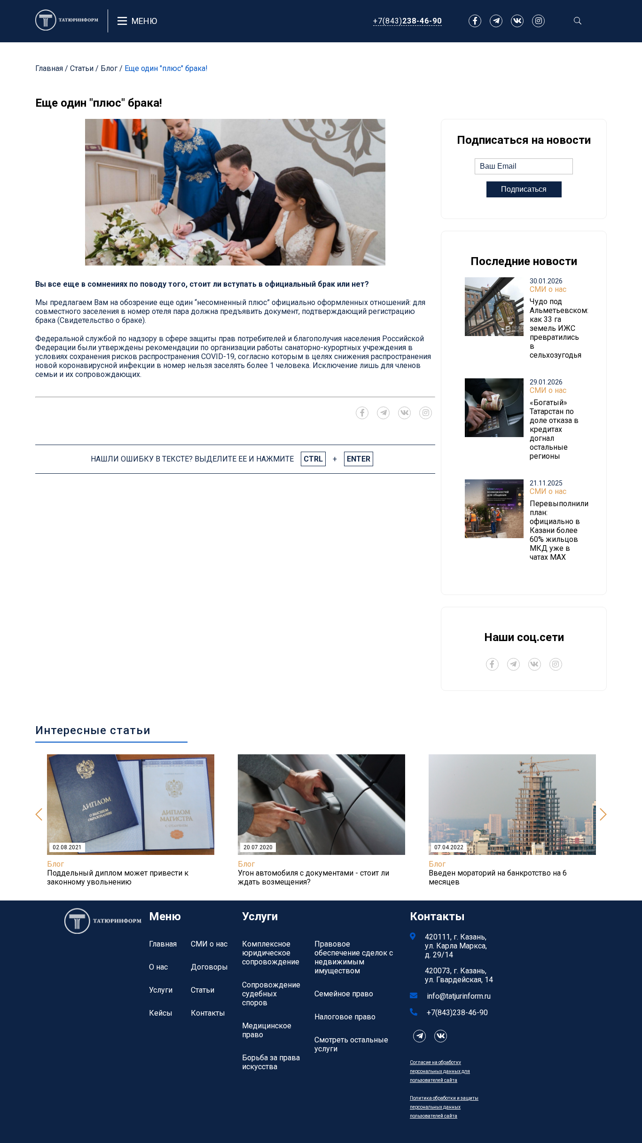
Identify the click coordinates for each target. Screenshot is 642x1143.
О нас (158, 967)
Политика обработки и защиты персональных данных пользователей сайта (444, 1107)
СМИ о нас (548, 289)
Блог (109, 68)
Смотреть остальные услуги (351, 1044)
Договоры (209, 967)
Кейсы (160, 1013)
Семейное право (343, 993)
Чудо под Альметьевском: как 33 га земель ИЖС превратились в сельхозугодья (559, 328)
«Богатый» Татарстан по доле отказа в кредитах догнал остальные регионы (554, 429)
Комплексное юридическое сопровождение (270, 952)
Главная (49, 68)
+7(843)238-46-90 (457, 1012)
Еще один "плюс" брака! (166, 68)
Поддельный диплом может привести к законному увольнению (117, 877)
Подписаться (524, 189)
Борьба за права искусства (271, 1062)
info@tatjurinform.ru (459, 996)
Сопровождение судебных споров (271, 993)
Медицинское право (266, 1030)
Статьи (82, 68)
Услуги (160, 990)
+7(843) (407, 20)
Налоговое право (345, 1016)
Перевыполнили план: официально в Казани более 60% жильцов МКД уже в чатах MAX (559, 530)
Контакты (208, 1013)
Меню (144, 21)
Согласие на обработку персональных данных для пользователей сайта (440, 1071)
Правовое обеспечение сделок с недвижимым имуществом (353, 957)
